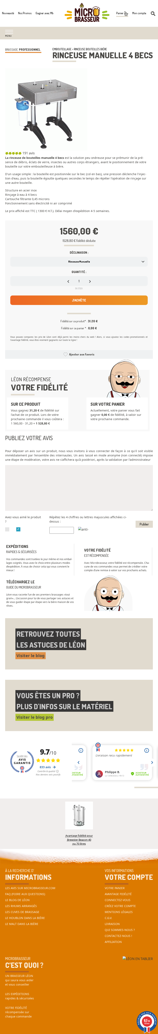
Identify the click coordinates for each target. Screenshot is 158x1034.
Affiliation (113, 942)
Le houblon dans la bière (25, 918)
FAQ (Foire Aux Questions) (25, 894)
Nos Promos (24, 13)
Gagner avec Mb (44, 13)
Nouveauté (8, 13)
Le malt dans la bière (21, 924)
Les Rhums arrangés (21, 906)
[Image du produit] (46, 109)
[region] (79, 186)
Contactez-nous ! (118, 936)
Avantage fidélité (118, 894)
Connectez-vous (117, 900)
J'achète (79, 300)
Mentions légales (119, 912)
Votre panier (115, 888)
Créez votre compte (120, 906)
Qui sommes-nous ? (120, 930)
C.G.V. (108, 918)
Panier (120, 13)
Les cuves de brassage (22, 912)
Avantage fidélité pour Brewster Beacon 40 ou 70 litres (79, 837)
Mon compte (139, 13)
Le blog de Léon (17, 900)
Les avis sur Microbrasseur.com (30, 888)
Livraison (112, 924)
